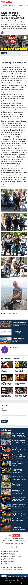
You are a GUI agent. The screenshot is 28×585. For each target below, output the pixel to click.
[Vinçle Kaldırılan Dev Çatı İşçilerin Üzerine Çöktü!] (21, 390)
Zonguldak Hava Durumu (9, 553)
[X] (15, 547)
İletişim (4, 567)
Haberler (3, 10)
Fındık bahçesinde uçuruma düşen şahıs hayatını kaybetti (20, 370)
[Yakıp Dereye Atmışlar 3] (14, 200)
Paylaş (4, 53)
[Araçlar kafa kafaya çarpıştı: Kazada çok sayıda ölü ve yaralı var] (7, 390)
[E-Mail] (11, 352)
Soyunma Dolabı (18, 567)
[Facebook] (12, 547)
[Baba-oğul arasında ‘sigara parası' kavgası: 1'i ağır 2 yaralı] (7, 364)
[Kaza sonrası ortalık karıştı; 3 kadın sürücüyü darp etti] (21, 377)
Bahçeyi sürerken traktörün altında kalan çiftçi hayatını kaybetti (6, 383)
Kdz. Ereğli (12, 6)
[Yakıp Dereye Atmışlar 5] (14, 244)
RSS (5, 576)
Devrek (26, 6)
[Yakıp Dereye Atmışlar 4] (14, 267)
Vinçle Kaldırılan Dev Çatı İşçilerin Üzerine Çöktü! (21, 396)
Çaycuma (19, 6)
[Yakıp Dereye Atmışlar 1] (14, 294)
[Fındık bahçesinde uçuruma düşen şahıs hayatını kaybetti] (21, 364)
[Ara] (23, 2)
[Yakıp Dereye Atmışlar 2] (14, 222)
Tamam (19, 583)
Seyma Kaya (13, 349)
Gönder (4, 421)
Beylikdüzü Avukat (18, 569)
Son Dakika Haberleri (8, 561)
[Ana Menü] (25, 2)
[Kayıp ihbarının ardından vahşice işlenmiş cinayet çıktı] (14, 43)
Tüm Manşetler (7, 560)
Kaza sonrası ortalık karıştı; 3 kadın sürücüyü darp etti (20, 383)
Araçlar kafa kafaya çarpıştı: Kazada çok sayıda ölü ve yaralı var (6, 396)
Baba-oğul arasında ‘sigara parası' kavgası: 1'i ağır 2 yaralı (7, 370)
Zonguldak (4, 6)
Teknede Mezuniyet (7, 569)
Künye (10, 567)
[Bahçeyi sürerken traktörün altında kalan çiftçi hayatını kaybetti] (7, 377)
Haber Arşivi (6, 563)
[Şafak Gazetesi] (6, 2)
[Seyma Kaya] (4, 350)
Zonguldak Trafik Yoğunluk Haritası (12, 556)
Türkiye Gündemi (12, 10)
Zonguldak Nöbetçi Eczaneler (10, 551)
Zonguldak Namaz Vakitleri (10, 555)
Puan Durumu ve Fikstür (9, 558)
